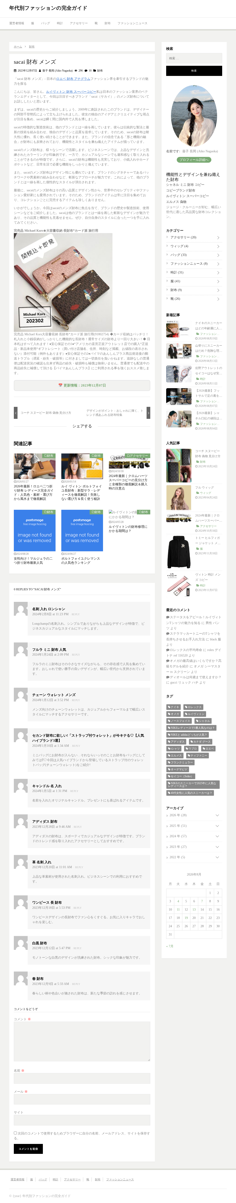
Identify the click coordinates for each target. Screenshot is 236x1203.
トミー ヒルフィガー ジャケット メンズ (208, 543)
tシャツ (175, 748)
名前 (19, 1070)
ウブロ (193, 748)
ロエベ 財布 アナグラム (73, 79)
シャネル (204, 721)
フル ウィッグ (204, 487)
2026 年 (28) (178, 815)
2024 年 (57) (178, 836)
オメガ (175, 714)
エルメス (176, 755)
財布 (108, 23)
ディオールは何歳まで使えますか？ (195, 677)
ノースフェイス (180, 721)
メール (21, 1091)
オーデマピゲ (179, 769)
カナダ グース (202, 741)
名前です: (173, 151)
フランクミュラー (182, 762)
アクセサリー (79, 23)
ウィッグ (179, 246)
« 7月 (170, 946)
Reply (76, 614)
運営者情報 (16, 23)
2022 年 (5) (177, 857)
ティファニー (199, 755)
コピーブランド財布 (180, 190)
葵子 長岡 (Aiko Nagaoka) (57, 70)
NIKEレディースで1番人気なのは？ (193, 727)
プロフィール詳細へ (194, 160)
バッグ (45, 23)
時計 (60, 23)
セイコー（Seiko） (182, 776)
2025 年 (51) (178, 826)
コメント (22, 1019)
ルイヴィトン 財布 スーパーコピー (71, 91)
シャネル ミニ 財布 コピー (185, 184)
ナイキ (175, 707)
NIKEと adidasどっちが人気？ (189, 734)
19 (186, 918)
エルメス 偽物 (176, 202)
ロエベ (210, 748)
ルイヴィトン (196, 714)
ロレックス (195, 707)
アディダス (178, 741)
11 (178, 909)
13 (194, 909)
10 (89, 70)
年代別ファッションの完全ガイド (48, 8)
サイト (19, 1112)
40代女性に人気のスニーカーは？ (191, 793)
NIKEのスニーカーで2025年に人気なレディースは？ (192, 785)
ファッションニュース (133, 23)
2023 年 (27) (178, 847)
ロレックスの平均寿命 (186, 650)
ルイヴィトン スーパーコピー (187, 196)
